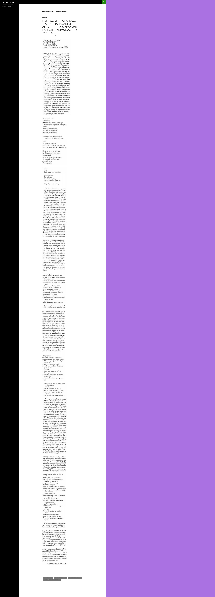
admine (58, 36)
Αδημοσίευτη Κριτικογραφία (65, 2)
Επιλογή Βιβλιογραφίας (26, 2)
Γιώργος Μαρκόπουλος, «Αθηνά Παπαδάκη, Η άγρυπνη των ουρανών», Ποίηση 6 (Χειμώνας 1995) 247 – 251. (60, 26)
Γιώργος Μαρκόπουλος (61, 577)
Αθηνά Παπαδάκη (9, 2)
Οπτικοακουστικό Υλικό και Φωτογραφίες (84, 2)
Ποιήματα (98, 2)
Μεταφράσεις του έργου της (49, 2)
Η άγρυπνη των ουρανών (75, 577)
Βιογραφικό (37, 2)
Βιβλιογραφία (46, 17)
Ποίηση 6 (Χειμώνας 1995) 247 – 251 (52, 579)
